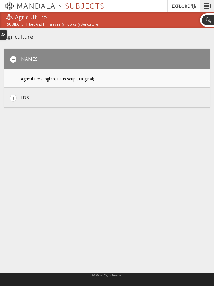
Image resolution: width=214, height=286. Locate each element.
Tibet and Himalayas (43, 25)
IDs (25, 98)
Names (29, 59)
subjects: (16, 25)
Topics (70, 25)
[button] (207, 6)
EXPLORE (181, 6)
